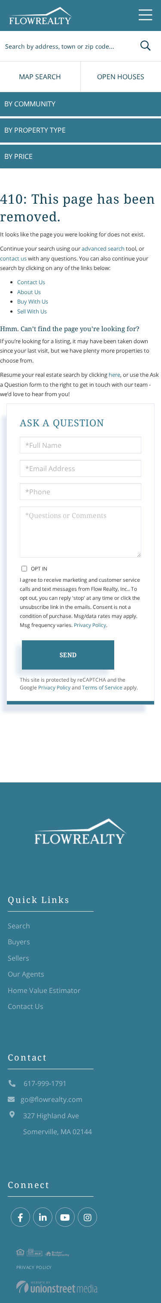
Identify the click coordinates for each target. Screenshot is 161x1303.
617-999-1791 (44, 1083)
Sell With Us (32, 311)
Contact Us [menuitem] (25, 1006)
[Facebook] (20, 1217)
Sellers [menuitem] (18, 958)
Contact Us (31, 282)
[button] (145, 46)
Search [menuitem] (19, 926)
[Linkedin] (42, 1217)
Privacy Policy (90, 625)
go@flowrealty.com (51, 1099)
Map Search (40, 76)
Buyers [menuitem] (19, 941)
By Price (18, 156)
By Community (29, 104)
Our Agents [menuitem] (26, 974)
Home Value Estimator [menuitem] (44, 990)
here (114, 374)
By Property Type (35, 130)
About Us (29, 292)
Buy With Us (32, 301)
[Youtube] (65, 1217)
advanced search (103, 248)
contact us (13, 258)
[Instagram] (87, 1217)
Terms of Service (102, 687)
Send (68, 655)
